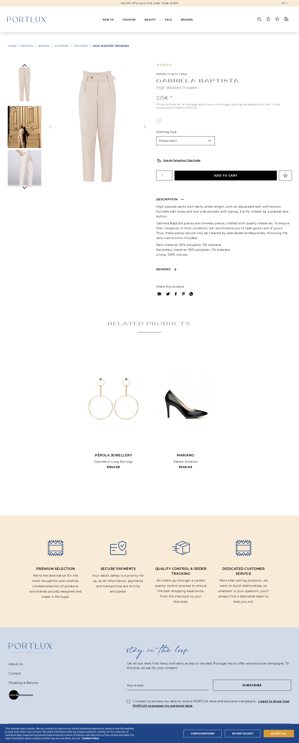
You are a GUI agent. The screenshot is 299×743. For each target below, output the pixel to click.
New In (108, 19)
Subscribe (252, 685)
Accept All (279, 733)
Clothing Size (166, 132)
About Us (16, 664)
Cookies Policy (90, 738)
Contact (15, 673)
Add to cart (225, 175)
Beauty (150, 19)
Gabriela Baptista (198, 80)
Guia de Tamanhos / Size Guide (181, 160)
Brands (187, 19)
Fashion (129, 19)
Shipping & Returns (23, 683)
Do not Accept (242, 733)
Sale (168, 19)
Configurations (202, 733)
